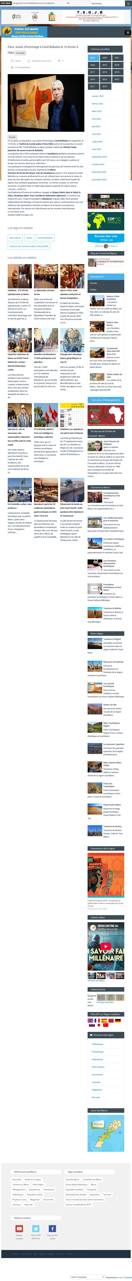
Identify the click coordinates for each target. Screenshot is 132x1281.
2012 (117, 79)
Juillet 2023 (97, 141)
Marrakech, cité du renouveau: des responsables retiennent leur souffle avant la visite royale (19, 437)
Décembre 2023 (99, 179)
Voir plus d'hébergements (106, 400)
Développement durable (76, 1194)
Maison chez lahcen (112, 323)
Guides (93, 289)
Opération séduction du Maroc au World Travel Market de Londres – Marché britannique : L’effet (18, 362)
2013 (104, 79)
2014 (92, 79)
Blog (35, 1254)
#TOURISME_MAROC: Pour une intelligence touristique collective (44, 433)
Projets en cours (19, 1199)
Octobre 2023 (98, 164)
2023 (92, 58)
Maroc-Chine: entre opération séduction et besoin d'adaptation (70, 294)
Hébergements (97, 276)
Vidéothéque (97, 1044)
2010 (104, 86)
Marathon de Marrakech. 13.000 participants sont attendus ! (45, 358)
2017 (92, 72)
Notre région (38, 1184)
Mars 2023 (97, 111)
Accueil (15, 1254)
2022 (104, 58)
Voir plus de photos (105, 1002)
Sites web (28, 1205)
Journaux (96, 1082)
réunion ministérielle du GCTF (78, 1205)
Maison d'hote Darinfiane (113, 297)
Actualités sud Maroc (92, 1179)
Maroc (93, 1184)
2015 (117, 72)
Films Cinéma (98, 1067)
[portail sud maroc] (22, 32)
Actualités (16, 1179)
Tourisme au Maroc (20, 1184)
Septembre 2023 (99, 157)
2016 (104, 72)
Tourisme (107, 1194)
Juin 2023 (96, 134)
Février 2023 (97, 104)
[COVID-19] (106, 242)
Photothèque (98, 1052)
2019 (104, 65)
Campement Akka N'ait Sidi (113, 349)
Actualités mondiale (74, 1189)
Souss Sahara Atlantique (76, 1184)
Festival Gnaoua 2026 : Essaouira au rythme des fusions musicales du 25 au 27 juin (105, 903)
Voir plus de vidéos (96, 980)
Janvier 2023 (98, 96)
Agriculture (94, 1194)
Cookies (60, 1254)
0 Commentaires (22, 67)
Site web (96, 1097)
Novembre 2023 (99, 172)
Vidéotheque (17, 1194)
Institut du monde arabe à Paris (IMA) (28, 246)
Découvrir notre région (103, 1035)
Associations (34, 1189)
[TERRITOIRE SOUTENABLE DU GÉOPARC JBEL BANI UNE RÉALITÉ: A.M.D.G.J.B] (106, 201)
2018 (117, 65)
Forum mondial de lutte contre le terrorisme (84, 1199)
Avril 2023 (96, 119)
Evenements (49, 1189)
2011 (92, 86)
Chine (29, 237)
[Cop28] (106, 221)
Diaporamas (97, 1059)
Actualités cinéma (35, 1194)
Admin (18, 61)
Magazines (97, 1090)
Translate (127, 1277)
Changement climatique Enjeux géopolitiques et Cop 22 (71, 358)
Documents (97, 1074)
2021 (117, 58)
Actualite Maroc (72, 1179)
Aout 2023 (96, 149)
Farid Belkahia (45, 237)
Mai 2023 (96, 126)
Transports (91, 1189)
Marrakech (15, 237)
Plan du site (25, 1254)
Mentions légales (46, 1254)
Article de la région (33, 1179)
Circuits (93, 283)
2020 (92, 65)
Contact (69, 1254)
